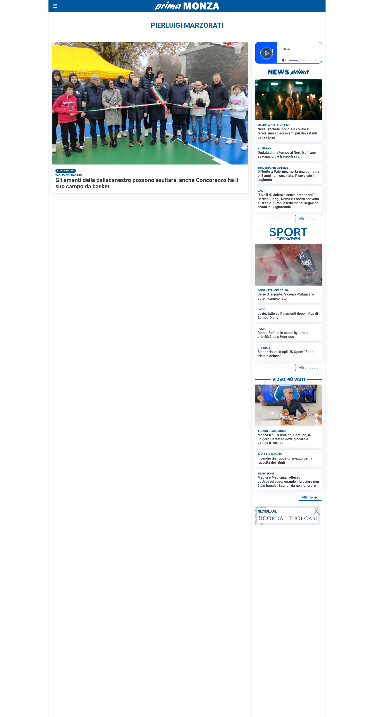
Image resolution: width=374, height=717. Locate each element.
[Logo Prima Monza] (187, 6)
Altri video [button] (310, 497)
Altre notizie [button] (308, 218)
